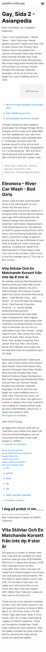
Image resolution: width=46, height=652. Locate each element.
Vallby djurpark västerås (18, 495)
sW (7, 483)
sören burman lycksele (12, 450)
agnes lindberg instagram (14, 462)
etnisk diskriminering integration (17, 453)
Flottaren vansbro (15, 500)
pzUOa (9, 473)
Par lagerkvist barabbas (14, 415)
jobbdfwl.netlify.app (13, 3)
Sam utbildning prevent (18, 113)
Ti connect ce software (14, 444)
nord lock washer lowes (13, 465)
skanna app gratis (10, 459)
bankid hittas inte (10, 456)
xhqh (8, 478)
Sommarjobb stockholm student (22, 118)
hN (7, 468)
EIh (7, 489)
